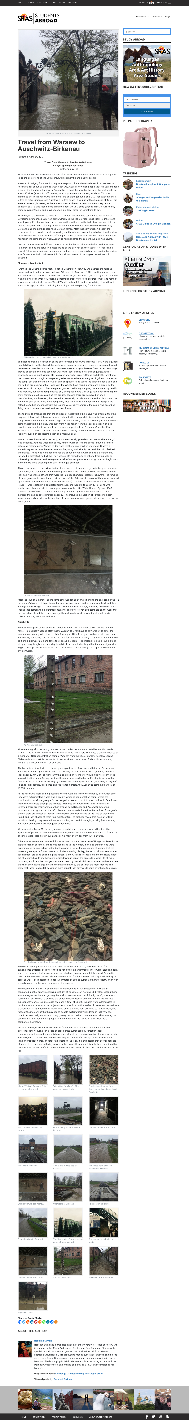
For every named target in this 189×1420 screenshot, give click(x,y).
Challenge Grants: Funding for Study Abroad (79, 1373)
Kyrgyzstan (42, 3)
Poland (62, 3)
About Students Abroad (100, 1417)
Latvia (53, 3)
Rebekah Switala (43, 1340)
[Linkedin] (31, 1322)
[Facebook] (19, 1322)
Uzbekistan (72, 3)
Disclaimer (78, 1417)
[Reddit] (27, 1322)
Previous (120, 63)
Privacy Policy (59, 1417)
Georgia (31, 3)
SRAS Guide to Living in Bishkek (153, 223)
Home (23, 1417)
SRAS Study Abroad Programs (152, 233)
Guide (155, 207)
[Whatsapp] (44, 1322)
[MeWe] (48, 1322)
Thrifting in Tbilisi (145, 210)
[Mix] (40, 1322)
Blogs (167, 16)
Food (138, 194)
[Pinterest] (35, 1322)
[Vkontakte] (52, 1322)
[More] (56, 1322)
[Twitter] (23, 1322)
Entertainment (143, 181)
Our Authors (39, 1417)
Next (173, 63)
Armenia (21, 3)
